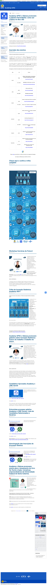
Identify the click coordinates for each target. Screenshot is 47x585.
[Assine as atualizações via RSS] (45, 7)
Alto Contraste (37, 2)
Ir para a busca (12, 2)
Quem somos (3, 28)
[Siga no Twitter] (41, 7)
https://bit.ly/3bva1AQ (29, 134)
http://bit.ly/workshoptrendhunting (29, 84)
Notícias (13, 13)
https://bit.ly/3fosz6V (29, 141)
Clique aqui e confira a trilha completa (20, 162)
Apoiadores (2, 32)
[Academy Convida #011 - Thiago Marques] (43, 525)
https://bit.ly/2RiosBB (29, 147)
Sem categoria (17, 13)
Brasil (3, 0)
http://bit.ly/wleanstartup (29, 95)
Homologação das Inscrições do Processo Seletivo (21, 444)
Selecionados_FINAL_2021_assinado (18, 398)
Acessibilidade (32, 2)
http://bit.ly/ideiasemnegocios (29, 101)
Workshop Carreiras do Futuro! (21, 251)
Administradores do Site (43, 9)
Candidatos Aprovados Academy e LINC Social (22, 385)
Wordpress (16, 583)
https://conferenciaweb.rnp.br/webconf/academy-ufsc (18, 439)
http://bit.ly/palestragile (29, 90)
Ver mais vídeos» (43, 530)
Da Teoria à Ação (3, 51)
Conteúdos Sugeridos (4, 61)
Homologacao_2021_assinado (31, 454)
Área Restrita (37, 9)
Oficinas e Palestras (4, 40)
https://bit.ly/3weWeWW (29, 127)
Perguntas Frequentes (4, 22)
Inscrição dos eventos (17, 50)
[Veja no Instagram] (44, 7)
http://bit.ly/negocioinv (29, 106)
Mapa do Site (41, 2)
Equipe (2, 29)
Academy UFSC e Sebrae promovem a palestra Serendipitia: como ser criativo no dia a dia (22, 18)
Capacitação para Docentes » (3, 42)
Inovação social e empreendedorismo (4, 53)
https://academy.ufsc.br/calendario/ (19, 331)
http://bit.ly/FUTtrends (29, 79)
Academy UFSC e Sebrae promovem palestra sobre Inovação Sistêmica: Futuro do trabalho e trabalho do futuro (22, 338)
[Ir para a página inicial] (10, 13)
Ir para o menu (8, 2)
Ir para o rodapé (17, 2)
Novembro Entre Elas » (4, 44)
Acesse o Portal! (3, 60)
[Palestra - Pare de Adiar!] (43, 522)
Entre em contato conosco (3, 31)
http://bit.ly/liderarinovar (29, 113)
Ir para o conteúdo (3, 2)
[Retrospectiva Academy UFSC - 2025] (37, 525)
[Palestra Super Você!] (37, 522)
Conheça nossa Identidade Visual (3, 34)
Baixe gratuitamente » (4, 50)
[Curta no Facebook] (40, 7)
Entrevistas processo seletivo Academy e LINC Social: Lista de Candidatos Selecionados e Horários (21, 412)
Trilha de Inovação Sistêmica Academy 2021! (20, 290)
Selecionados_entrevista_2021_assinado (19, 433)
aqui (13, 154)
